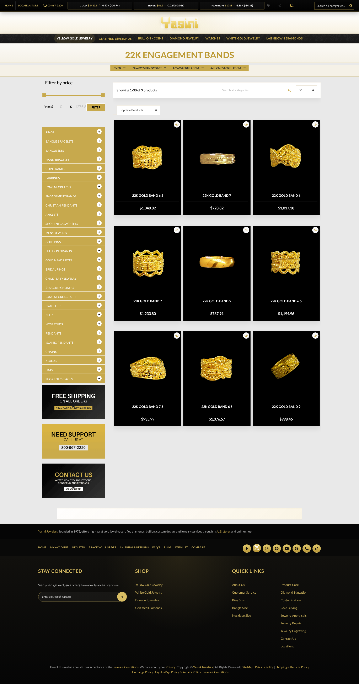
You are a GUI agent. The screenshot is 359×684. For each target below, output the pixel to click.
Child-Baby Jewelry (60, 278)
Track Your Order (103, 547)
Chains (51, 351)
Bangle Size (240, 608)
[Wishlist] (271, 5)
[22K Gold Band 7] (217, 157)
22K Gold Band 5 (217, 301)
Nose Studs (54, 324)
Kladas (51, 361)
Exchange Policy (142, 672)
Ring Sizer (239, 600)
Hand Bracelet (57, 159)
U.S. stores (224, 531)
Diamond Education (294, 592)
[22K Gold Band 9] (286, 368)
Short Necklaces (59, 379)
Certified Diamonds (148, 608)
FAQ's (156, 547)
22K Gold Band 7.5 (147, 406)
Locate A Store (28, 5)
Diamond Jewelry (147, 600)
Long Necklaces (58, 187)
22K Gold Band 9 (286, 406)
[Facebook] (247, 548)
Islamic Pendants (59, 342)
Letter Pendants (58, 251)
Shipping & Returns (134, 547)
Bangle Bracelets (59, 141)
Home (9, 5)
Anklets (51, 214)
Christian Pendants (61, 205)
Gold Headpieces (58, 260)
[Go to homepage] (179, 22)
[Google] (297, 548)
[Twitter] (257, 548)
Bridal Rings (55, 269)
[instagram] (267, 548)
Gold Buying (289, 608)
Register (78, 547)
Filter (95, 107)
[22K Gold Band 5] (217, 263)
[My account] (279, 5)
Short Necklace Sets (61, 223)
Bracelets (53, 306)
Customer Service (244, 592)
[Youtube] (287, 548)
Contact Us (288, 638)
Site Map (247, 667)
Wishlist (181, 547)
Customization (291, 600)
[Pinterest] (277, 548)
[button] (177, 124)
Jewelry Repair (291, 623)
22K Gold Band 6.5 (147, 195)
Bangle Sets (54, 150)
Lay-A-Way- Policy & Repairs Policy (178, 672)
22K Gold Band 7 (217, 195)
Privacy (170, 667)
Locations (287, 646)
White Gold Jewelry (148, 592)
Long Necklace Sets (60, 297)
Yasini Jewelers (48, 531)
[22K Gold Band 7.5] (147, 368)
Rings (49, 132)
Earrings (52, 178)
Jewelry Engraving (293, 631)
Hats (49, 370)
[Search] (351, 6)
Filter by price (59, 82)
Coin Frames (55, 169)
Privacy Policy (264, 667)
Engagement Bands (60, 196)
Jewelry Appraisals (294, 615)
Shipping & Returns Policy (292, 667)
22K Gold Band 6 (286, 195)
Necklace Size (241, 615)
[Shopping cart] (303, 5)
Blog (167, 547)
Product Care (290, 585)
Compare (198, 547)
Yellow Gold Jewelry (149, 585)
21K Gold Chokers (59, 287)
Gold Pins (53, 242)
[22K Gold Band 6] (286, 157)
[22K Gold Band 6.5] (147, 157)
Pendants (53, 333)
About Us (238, 585)
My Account (59, 547)
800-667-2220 (54, 5)
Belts (49, 315)
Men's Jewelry (56, 233)
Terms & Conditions (126, 667)
